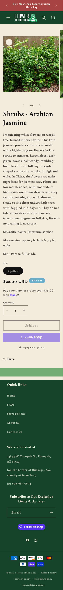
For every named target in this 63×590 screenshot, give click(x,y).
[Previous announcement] (7, 5)
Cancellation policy (34, 584)
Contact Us (14, 432)
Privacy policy (22, 578)
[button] (8, 17)
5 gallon (15, 272)
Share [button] (11, 359)
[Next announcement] (56, 5)
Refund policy (49, 572)
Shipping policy (43, 578)
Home (11, 395)
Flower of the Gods (25, 572)
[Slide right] (40, 105)
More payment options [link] (32, 347)
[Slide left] (23, 105)
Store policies (16, 414)
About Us (13, 423)
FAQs (11, 404)
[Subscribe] (51, 512)
